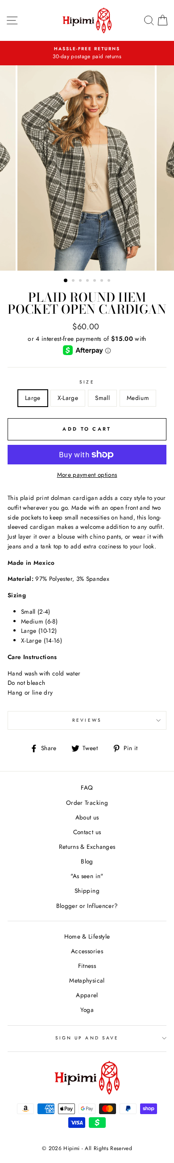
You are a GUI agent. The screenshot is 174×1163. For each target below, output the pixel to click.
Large (33, 397)
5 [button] (95, 281)
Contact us (87, 831)
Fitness (87, 965)
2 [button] (74, 281)
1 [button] (66, 281)
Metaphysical (86, 980)
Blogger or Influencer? (87, 905)
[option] (87, 168)
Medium (138, 397)
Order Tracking (87, 802)
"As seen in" (86, 875)
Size (86, 382)
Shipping (87, 890)
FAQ (87, 787)
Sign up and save (87, 1038)
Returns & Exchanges (87, 846)
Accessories (87, 951)
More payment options (87, 474)
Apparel (87, 995)
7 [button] (110, 281)
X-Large (68, 397)
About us (87, 817)
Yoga (87, 1009)
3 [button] (81, 281)
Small (102, 397)
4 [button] (88, 281)
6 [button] (102, 281)
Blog (87, 861)
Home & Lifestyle (87, 936)
